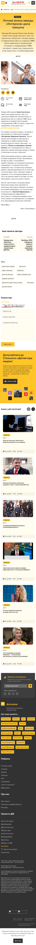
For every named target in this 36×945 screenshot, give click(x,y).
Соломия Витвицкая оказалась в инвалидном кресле (14, 526)
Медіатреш (5, 788)
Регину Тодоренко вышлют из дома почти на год (12, 611)
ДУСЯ (18, 56)
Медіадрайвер (6, 837)
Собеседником (10, 128)
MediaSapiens (6, 824)
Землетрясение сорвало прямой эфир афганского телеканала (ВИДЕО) (16, 569)
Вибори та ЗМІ (6, 843)
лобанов (20, 270)
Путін (20, 728)
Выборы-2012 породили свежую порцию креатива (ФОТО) (27, 245)
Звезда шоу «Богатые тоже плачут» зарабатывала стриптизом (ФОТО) (9, 245)
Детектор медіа (7, 821)
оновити (5, 302)
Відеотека (5, 840)
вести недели (6, 738)
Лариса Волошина (7, 752)
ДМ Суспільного (7, 827)
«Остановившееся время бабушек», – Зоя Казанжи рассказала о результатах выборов (15, 654)
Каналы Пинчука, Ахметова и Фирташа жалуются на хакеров (14, 441)
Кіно (2, 778)
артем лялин (7, 287)
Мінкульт (16, 719)
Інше (12, 9)
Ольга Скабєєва (7, 733)
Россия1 (22, 723)
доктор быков (7, 274)
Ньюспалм (5, 852)
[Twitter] (8, 93)
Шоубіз (3, 772)
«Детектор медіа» (11, 866)
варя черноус (7, 270)
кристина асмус (8, 266)
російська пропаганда (8, 728)
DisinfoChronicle (7, 834)
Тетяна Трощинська (8, 742)
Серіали (4, 769)
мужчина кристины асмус (12, 283)
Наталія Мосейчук (7, 747)
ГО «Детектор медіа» (9, 849)
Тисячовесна (6, 719)
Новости (6, 9)
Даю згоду (18, 941)
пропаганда (29, 728)
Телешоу (4, 775)
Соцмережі (5, 782)
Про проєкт (5, 801)
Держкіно (31, 719)
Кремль (17, 733)
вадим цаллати (8, 278)
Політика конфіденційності (11, 804)
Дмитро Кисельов (28, 733)
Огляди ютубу (6, 766)
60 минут (28, 738)
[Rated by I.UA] (13, 912)
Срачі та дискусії (7, 785)
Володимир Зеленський (9, 723)
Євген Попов (18, 738)
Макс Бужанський (22, 747)
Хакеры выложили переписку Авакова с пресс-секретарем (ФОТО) (16, 484)
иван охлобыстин (24, 274)
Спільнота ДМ (12, 381)
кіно (23, 719)
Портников (20, 742)
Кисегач (22, 266)
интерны (30, 283)
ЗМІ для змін (6, 830)
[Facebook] (3, 93)
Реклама (4, 808)
